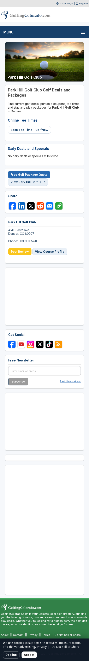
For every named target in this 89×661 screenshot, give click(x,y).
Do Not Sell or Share (68, 634)
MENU (8, 32)
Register (83, 3)
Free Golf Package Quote (29, 174)
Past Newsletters (70, 381)
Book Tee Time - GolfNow (29, 129)
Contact (18, 634)
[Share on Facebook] (12, 206)
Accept (29, 654)
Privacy (32, 634)
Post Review (20, 251)
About (4, 634)
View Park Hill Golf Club (28, 182)
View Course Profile (49, 251)
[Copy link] (59, 206)
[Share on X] (31, 206)
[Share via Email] (49, 206)
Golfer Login (66, 3)
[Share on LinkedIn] (21, 206)
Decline (11, 654)
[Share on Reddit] (40, 206)
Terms (46, 634)
